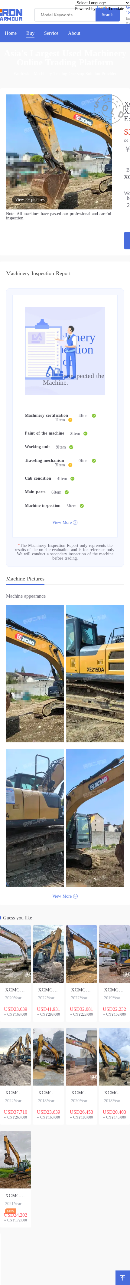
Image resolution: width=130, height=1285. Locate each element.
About (74, 33)
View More (62, 522)
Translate (116, 8)
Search (107, 14)
